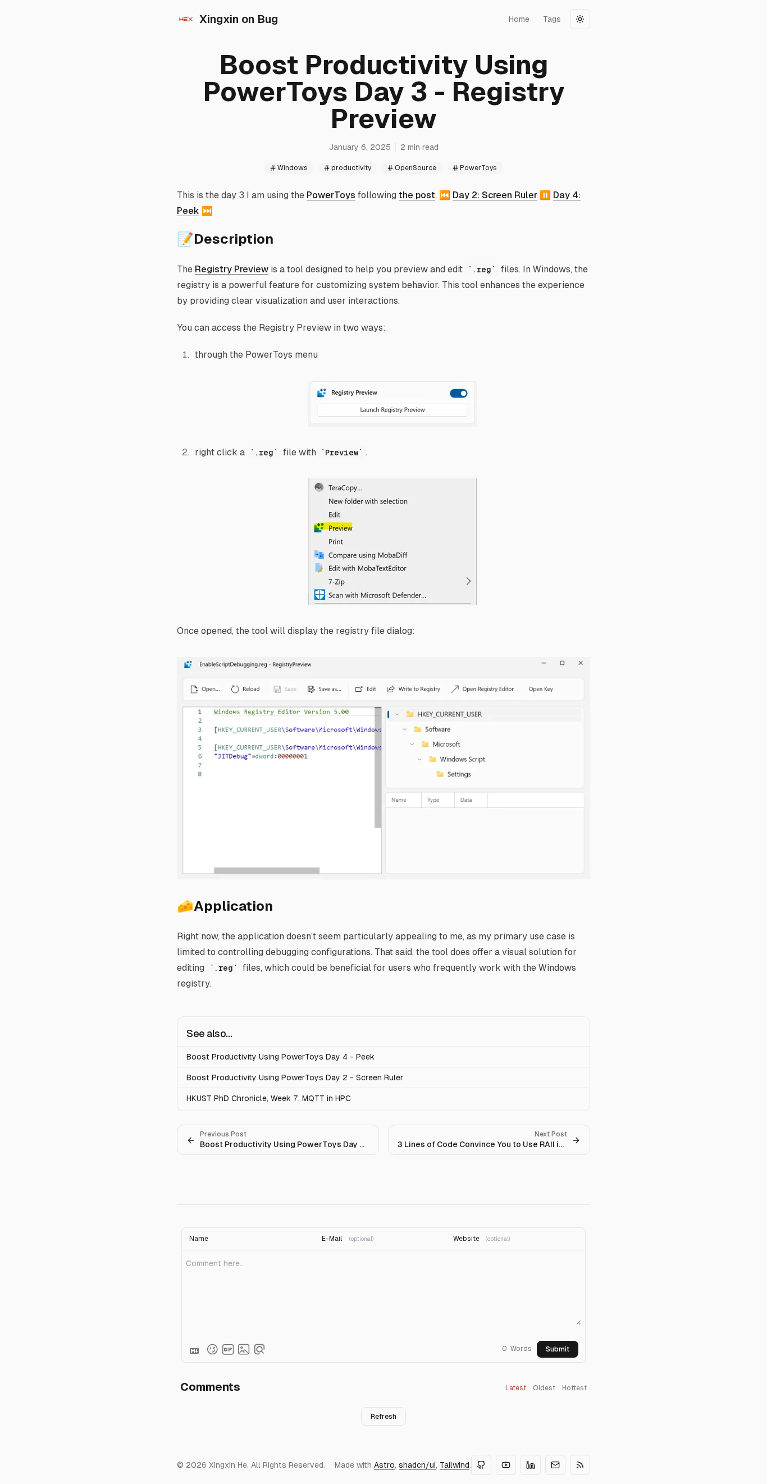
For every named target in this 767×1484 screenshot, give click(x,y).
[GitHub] (481, 1465)
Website (466, 1239)
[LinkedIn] (531, 1465)
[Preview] (259, 1349)
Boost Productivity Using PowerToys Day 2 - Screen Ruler (294, 1077)
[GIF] (228, 1349)
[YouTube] (506, 1465)
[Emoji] (212, 1349)
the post (417, 195)
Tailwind (454, 1464)
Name (198, 1239)
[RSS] (580, 1465)
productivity (351, 168)
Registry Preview (231, 269)
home (519, 19)
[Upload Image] (243, 1349)
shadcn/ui (417, 1464)
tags (552, 19)
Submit (557, 1349)
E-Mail (332, 1239)
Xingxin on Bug (238, 19)
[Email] (555, 1465)
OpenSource (415, 168)
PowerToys (478, 168)
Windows (292, 168)
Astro (384, 1464)
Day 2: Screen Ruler (495, 195)
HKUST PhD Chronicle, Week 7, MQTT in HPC (268, 1098)
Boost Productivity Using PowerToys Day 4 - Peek (280, 1056)
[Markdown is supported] (196, 1349)
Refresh (383, 1417)
